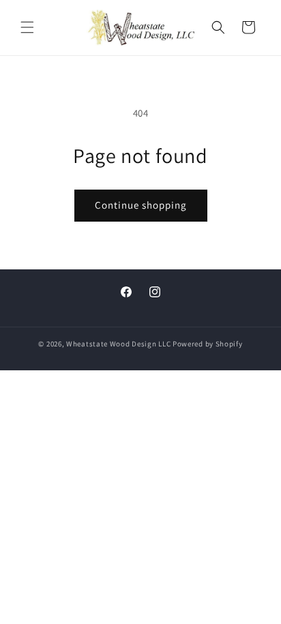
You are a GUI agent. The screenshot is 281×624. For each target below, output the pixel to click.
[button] (27, 27)
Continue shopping (141, 204)
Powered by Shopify (208, 343)
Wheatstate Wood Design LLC (118, 343)
